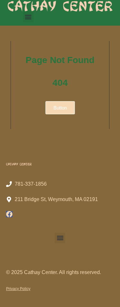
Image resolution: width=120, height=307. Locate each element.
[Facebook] (9, 214)
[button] (28, 17)
